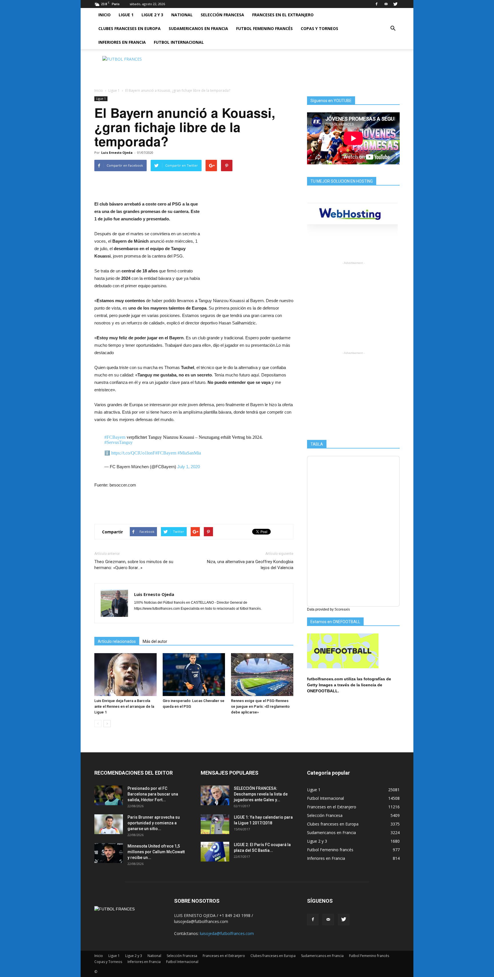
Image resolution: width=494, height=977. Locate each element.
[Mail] (386, 4)
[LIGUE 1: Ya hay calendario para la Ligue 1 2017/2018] (215, 824)
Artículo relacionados (117, 641)
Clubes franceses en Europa (129, 28)
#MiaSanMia (189, 452)
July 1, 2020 (188, 466)
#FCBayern (115, 437)
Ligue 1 (126, 14)
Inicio (104, 14)
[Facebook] (376, 4)
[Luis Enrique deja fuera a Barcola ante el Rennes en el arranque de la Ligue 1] (125, 674)
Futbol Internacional (179, 42)
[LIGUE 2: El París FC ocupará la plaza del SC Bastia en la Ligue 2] (215, 852)
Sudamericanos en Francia (198, 28)
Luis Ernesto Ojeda (117, 152)
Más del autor (155, 641)
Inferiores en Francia (122, 42)
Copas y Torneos (319, 28)
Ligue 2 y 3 (152, 14)
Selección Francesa (222, 14)
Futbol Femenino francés (264, 28)
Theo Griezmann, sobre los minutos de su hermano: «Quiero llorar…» (133, 564)
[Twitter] (395, 4)
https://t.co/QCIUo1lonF (133, 452)
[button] (393, 28)
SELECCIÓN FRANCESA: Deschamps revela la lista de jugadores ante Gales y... (261, 794)
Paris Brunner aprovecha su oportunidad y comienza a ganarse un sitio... (154, 823)
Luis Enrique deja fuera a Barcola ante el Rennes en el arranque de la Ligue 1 (124, 706)
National (182, 14)
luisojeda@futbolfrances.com (227, 933)
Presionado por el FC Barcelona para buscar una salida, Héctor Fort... (153, 794)
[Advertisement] (296, 69)
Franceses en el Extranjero (283, 14)
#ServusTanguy (118, 442)
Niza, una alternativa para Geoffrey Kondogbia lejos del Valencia (250, 564)
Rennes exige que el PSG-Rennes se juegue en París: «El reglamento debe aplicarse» (260, 706)
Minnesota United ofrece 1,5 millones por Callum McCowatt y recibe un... (156, 852)
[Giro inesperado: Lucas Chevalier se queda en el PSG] (194, 674)
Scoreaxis (342, 609)
